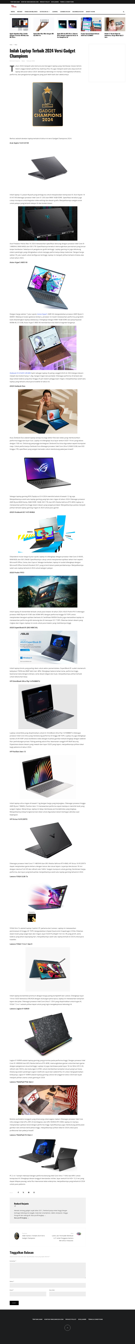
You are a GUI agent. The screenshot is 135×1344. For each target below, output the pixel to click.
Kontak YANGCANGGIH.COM (30, 2)
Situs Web (52, 1290)
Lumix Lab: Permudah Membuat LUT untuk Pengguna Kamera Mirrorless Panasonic (62, 1237)
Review (19, 11)
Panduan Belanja (31, 11)
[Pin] (28, 1192)
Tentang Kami (15, 2)
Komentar (13, 1261)
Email (12, 1290)
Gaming (55, 11)
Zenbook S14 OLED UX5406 (20, 373)
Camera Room (65, 11)
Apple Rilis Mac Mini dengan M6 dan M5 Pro (43, 34)
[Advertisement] (107, 64)
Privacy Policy (45, 2)
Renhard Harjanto (15, 61)
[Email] (34, 1192)
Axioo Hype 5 (42, 314)
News (13, 11)
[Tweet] (23, 1192)
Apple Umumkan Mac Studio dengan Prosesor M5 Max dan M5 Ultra (19, 35)
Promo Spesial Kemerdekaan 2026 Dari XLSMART (90, 34)
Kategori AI (44, 11)
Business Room (78, 11)
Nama (12, 1281)
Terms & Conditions (67, 2)
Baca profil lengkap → (21, 1218)
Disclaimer (55, 2)
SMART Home (90, 11)
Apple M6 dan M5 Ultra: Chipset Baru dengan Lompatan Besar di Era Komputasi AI (67, 35)
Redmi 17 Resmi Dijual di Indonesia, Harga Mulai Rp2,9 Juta (114, 35)
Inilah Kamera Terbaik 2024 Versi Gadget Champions (33, 1236)
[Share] (18, 1192)
